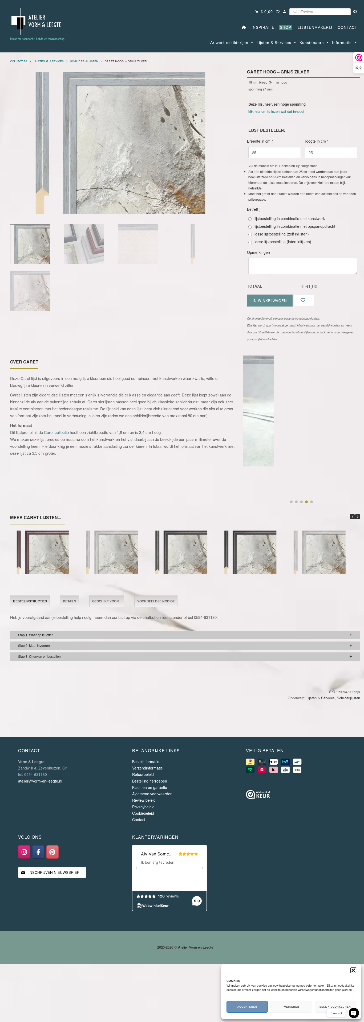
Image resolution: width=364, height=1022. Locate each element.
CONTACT (346, 27)
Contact (138, 819)
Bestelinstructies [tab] (30, 601)
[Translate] (355, 11)
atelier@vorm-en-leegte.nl (40, 781)
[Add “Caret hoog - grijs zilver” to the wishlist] (304, 300)
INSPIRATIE (261, 27)
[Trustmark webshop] (258, 795)
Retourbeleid (143, 774)
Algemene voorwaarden (152, 793)
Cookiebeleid (143, 813)
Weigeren (291, 1006)
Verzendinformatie (147, 768)
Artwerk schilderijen (229, 42)
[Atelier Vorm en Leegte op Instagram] (24, 851)
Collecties (18, 60)
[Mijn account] (285, 11)
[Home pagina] (244, 27)
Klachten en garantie (149, 787)
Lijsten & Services (274, 42)
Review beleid (144, 800)
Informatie (342, 42)
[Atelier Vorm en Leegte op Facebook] (38, 851)
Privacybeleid (143, 806)
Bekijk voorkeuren (335, 1006)
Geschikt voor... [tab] (106, 601)
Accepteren (247, 1006)
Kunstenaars (312, 42)
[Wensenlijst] (278, 11)
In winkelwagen (270, 300)
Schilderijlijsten (84, 60)
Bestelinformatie (145, 761)
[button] (353, 970)
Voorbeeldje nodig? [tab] (156, 601)
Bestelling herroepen (149, 781)
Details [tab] (69, 601)
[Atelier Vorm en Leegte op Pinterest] (52, 851)
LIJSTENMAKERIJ (313, 27)
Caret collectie (56, 432)
